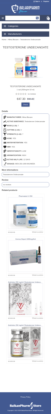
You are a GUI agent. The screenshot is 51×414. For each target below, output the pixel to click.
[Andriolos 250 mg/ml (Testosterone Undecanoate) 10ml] (25, 342)
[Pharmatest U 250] (25, 213)
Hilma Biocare (27, 117)
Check (25, 105)
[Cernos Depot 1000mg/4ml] (25, 256)
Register (46, 1)
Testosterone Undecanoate (35, 121)
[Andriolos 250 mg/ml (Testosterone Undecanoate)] (25, 299)
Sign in (37, 1)
